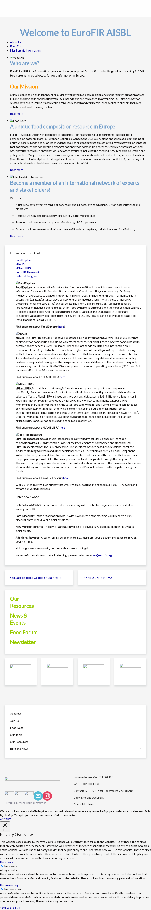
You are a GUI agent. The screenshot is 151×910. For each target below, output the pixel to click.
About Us (15, 42)
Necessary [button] (6, 862)
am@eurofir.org (102, 555)
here (61, 326)
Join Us (14, 720)
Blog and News (19, 748)
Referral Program (26, 276)
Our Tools (16, 734)
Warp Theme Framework (33, 802)
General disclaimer (84, 804)
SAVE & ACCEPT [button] (10, 908)
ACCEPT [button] (5, 819)
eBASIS (20, 264)
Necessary (10, 866)
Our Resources (19, 741)
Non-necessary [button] (9, 885)
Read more (16, 113)
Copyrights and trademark (89, 797)
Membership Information (25, 50)
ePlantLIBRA (24, 268)
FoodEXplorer (24, 260)
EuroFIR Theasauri (27, 272)
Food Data (16, 46)
